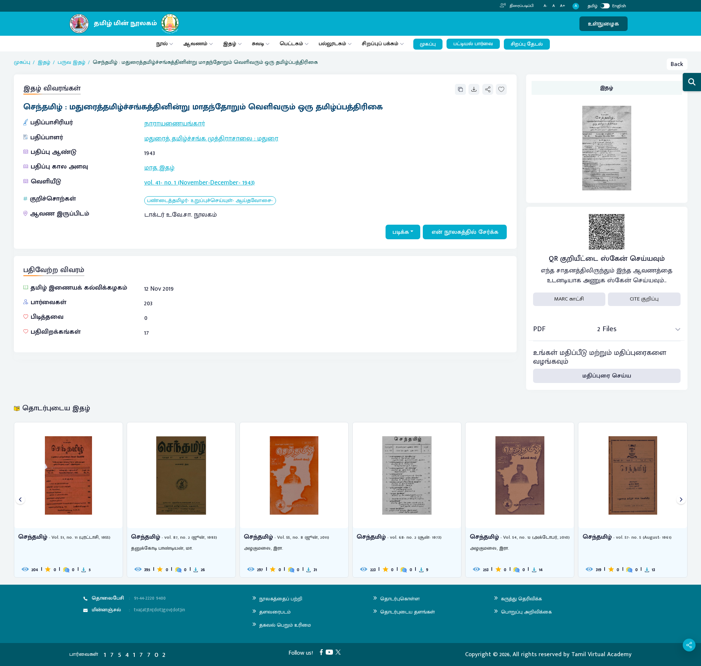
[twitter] (340, 652)
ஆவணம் (196, 43)
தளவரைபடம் (275, 612)
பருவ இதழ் (71, 62)
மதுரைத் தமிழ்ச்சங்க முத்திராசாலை (198, 138)
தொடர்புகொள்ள (400, 599)
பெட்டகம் (291, 43)
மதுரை (267, 138)
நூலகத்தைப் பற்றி (280, 599)
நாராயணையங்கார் (174, 123)
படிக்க (400, 232)
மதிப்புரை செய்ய (606, 376)
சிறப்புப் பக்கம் (380, 43)
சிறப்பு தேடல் (527, 44)
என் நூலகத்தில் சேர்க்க (465, 232)
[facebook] (323, 652)
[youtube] (331, 652)
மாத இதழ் (159, 167)
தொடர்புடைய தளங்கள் (407, 612)
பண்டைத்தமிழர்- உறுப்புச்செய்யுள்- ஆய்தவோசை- (210, 201)
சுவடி (258, 43)
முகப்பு (428, 44)
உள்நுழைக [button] (603, 24)
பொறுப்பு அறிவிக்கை (526, 612)
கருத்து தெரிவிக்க (521, 599)
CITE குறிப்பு (644, 298)
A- (545, 6)
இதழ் (229, 43)
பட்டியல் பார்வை (473, 43)
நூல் (162, 43)
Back (677, 64)
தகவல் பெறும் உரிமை (285, 625)
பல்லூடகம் (332, 43)
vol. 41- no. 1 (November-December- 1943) (199, 182)
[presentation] (20, 499)
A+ (562, 6)
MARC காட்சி (569, 298)
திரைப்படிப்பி (521, 6)
